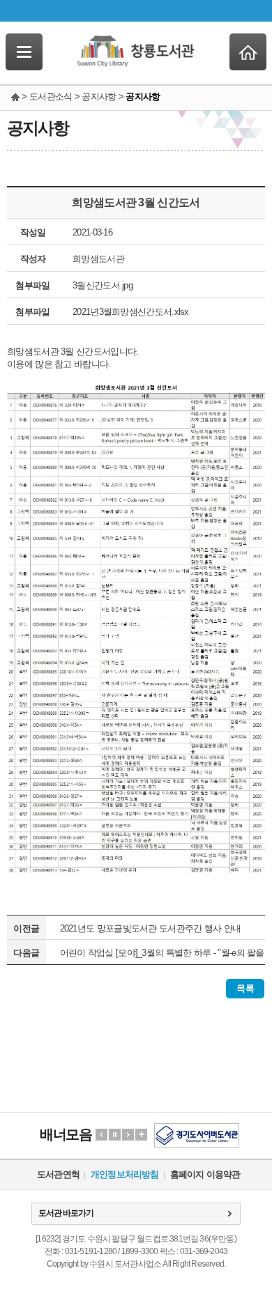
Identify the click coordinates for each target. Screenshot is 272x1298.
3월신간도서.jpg (103, 285)
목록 (245, 988)
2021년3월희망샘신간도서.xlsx (131, 312)
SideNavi (24, 51)
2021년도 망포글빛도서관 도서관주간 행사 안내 (150, 928)
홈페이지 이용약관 (205, 1174)
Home (247, 51)
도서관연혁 (58, 1174)
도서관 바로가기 (65, 1213)
